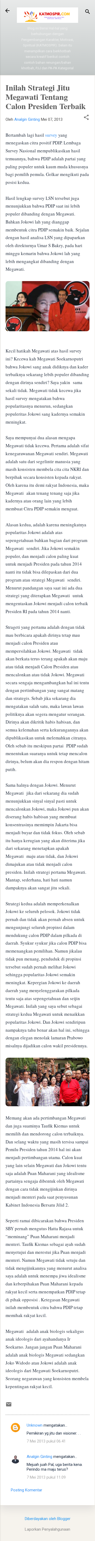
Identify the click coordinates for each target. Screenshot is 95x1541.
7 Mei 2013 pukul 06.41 (46, 1441)
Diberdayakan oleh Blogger (47, 1518)
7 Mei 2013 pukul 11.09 (46, 1477)
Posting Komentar (26, 1490)
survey (51, 135)
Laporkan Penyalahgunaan (47, 1529)
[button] (86, 118)
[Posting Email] (9, 1406)
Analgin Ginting (39, 1456)
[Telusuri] (87, 12)
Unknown (34, 1425)
